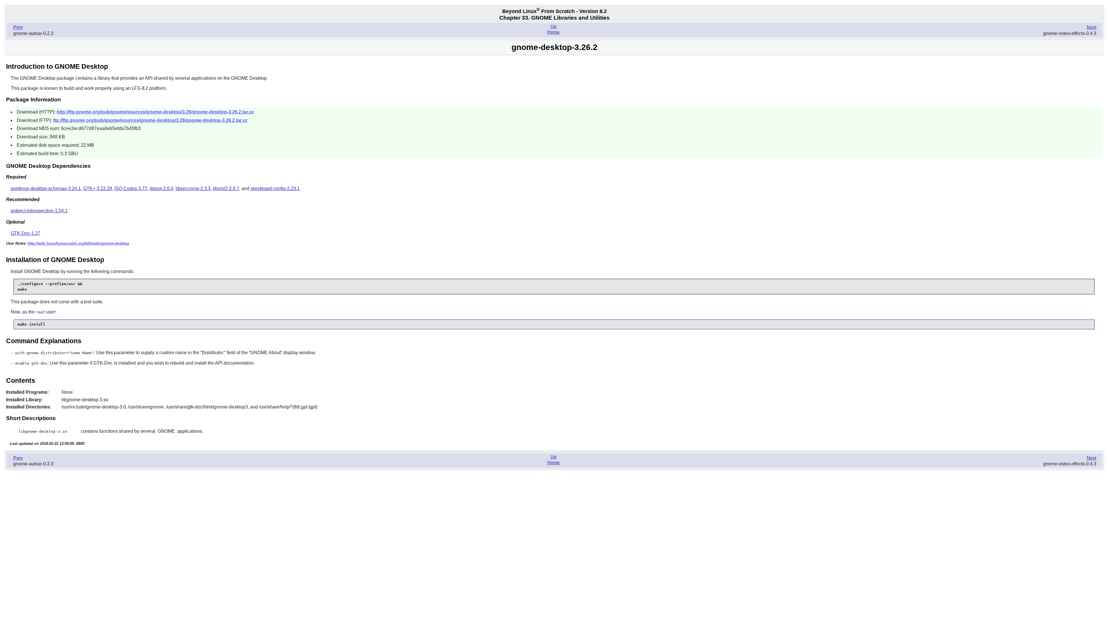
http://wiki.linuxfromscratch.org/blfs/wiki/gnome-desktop (78, 243)
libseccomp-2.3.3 (193, 188)
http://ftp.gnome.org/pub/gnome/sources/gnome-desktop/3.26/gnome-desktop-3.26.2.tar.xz (155, 111)
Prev (18, 27)
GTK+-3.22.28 (97, 188)
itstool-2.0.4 (161, 188)
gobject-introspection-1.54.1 (39, 210)
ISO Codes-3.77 (130, 188)
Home (553, 32)
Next (1091, 27)
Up (553, 26)
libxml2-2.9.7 (226, 188)
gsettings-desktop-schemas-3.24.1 (46, 188)
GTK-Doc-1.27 (25, 233)
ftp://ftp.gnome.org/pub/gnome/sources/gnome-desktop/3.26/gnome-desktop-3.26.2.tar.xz (150, 120)
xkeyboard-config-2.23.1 (275, 188)
